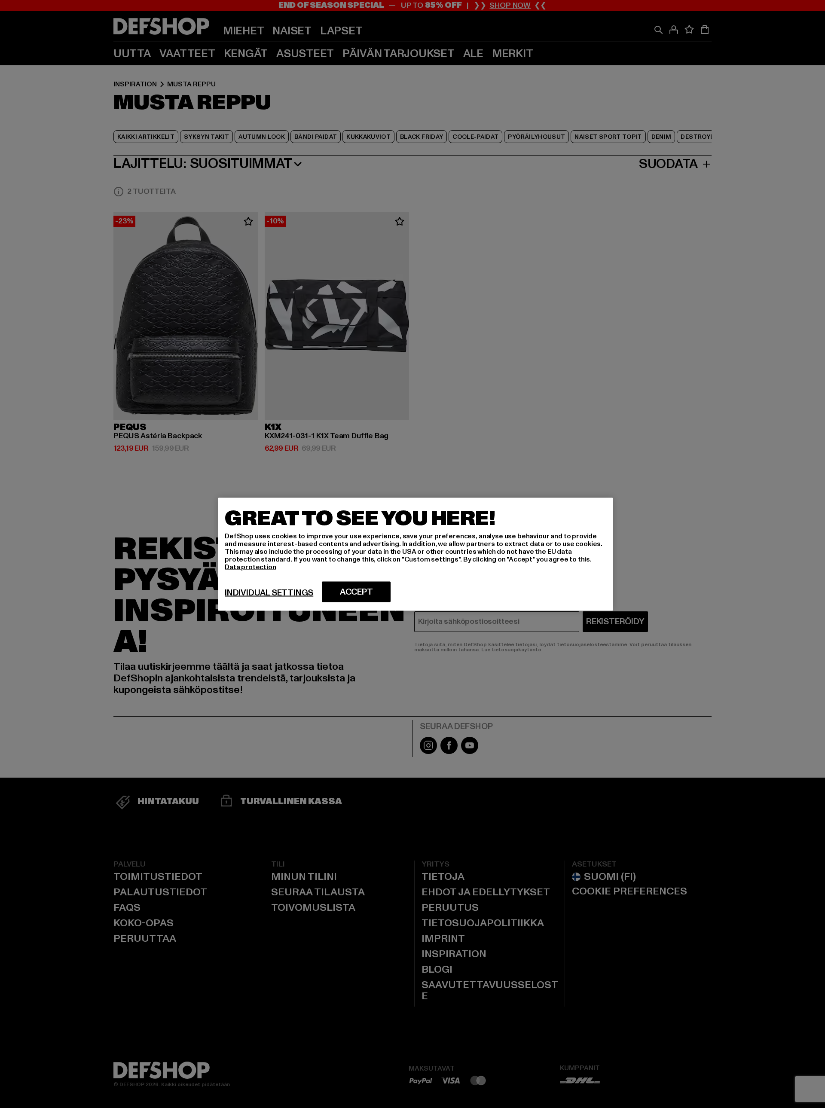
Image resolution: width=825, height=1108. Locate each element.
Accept (356, 592)
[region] (415, 554)
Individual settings (269, 592)
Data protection (250, 566)
